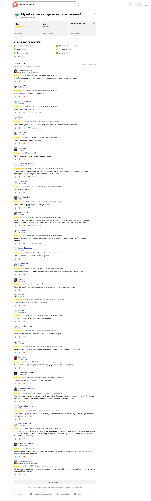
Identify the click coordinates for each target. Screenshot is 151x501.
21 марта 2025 (30, 235)
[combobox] (45, 5)
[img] (19, 75)
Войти (139, 5)
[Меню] (146, 4)
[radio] (15, 81)
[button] (89, 65)
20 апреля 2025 (30, 202)
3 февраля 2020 (30, 448)
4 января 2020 (30, 393)
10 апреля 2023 (30, 362)
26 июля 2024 (30, 428)
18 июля (28, 90)
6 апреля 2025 (30, 217)
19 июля (28, 75)
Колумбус (21, 494)
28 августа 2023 (30, 315)
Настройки (64, 494)
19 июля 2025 (29, 186)
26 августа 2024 (30, 268)
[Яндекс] (15, 4)
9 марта (27, 137)
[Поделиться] (95, 14)
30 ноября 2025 (30, 153)
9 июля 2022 (29, 466)
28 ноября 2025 (30, 168)
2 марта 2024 (29, 284)
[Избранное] (129, 4)
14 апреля (28, 122)
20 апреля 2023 (30, 346)
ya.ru (79, 494)
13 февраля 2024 (31, 299)
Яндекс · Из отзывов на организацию (44, 75)
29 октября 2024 (30, 253)
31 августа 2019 (30, 411)
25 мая (27, 106)
